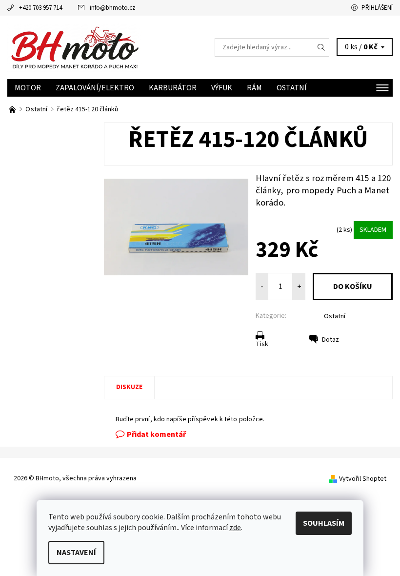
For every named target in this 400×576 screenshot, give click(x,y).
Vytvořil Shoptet (362, 479)
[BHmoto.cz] (13, 109)
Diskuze (129, 387)
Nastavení (76, 552)
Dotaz (330, 340)
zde (235, 527)
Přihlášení (377, 7)
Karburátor (173, 87)
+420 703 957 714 (40, 7)
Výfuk (221, 87)
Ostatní (292, 87)
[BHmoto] (103, 47)
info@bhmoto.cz (112, 7)
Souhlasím (323, 523)
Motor (28, 87)
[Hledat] (321, 47)
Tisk (262, 344)
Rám (254, 87)
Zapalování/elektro (95, 87)
